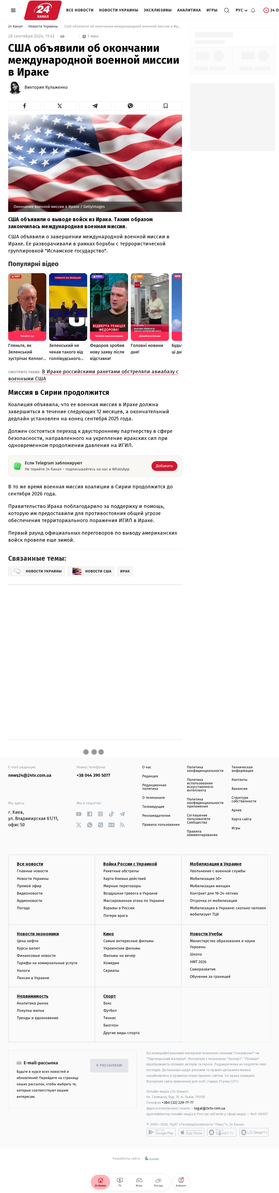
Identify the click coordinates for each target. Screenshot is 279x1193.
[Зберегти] (166, 105)
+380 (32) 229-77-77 (178, 1102)
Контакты (239, 780)
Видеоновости (30, 893)
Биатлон (110, 1025)
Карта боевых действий (124, 878)
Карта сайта (241, 819)
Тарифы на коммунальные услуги (47, 963)
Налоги (23, 970)
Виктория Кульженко (46, 87)
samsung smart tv (254, 1132)
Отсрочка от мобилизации (213, 900)
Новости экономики (38, 933)
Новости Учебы (206, 933)
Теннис (109, 1018)
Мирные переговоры (122, 886)
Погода (23, 908)
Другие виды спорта (121, 1033)
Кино (108, 933)
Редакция (150, 776)
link (78, 814)
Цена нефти (27, 941)
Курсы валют (28, 948)
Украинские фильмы (121, 948)
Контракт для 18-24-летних (214, 893)
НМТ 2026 (198, 962)
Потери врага (115, 915)
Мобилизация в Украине (216, 864)
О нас (146, 767)
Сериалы (111, 970)
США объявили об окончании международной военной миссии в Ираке (122, 26)
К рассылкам (109, 1065)
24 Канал (16, 26)
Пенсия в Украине (33, 978)
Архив (237, 810)
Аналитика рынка (32, 1003)
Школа (196, 954)
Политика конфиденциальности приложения (205, 803)
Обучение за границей (210, 976)
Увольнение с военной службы (217, 871)
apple (191, 1132)
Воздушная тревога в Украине (130, 893)
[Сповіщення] (253, 10)
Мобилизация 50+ (206, 878)
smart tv (221, 1132)
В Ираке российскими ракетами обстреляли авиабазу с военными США (93, 375)
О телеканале (153, 798)
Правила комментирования (202, 833)
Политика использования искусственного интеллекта (200, 785)
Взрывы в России (118, 908)
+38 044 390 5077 (93, 775)
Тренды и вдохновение (37, 1018)
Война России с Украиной (130, 864)
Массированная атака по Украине (133, 900)
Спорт (109, 996)
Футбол (110, 1010)
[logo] (43, 10)
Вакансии (239, 789)
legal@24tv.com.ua (209, 1108)
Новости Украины (119, 10)
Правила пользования (161, 825)
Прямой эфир (29, 886)
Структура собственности (244, 799)
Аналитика (189, 10)
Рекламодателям (156, 816)
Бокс (107, 1003)
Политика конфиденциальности (205, 769)
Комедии (111, 963)
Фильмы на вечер (119, 955)
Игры (212, 10)
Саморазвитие (203, 969)
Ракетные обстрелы (121, 871)
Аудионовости (29, 900)
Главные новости (32, 871)
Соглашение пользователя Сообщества (198, 819)
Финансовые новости (36, 955)
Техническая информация (242, 769)
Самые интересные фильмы (128, 941)
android (161, 1132)
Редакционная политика (154, 787)
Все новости (80, 10)
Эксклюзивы (158, 10)
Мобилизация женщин (210, 886)
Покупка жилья (30, 1010)
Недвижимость (32, 996)
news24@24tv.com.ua (29, 775)
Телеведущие (153, 807)
